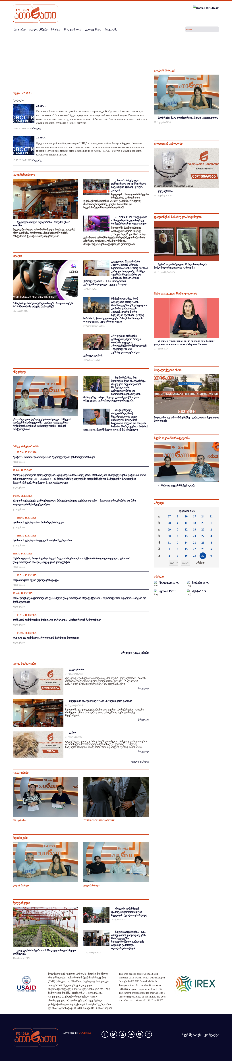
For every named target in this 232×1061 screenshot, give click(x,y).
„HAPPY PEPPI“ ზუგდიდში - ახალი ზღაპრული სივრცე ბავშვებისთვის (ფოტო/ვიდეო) (129, 220)
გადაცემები (19, 462)
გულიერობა (76, 669)
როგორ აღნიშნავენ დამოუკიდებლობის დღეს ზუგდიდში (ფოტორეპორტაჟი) (129, 912)
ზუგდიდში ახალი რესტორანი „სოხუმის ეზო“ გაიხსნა (100, 701)
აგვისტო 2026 (187, 511)
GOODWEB (85, 1032)
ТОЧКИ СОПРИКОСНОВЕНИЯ (98, 820)
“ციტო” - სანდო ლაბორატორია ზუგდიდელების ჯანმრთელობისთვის (54, 457)
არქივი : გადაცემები (135, 652)
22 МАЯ (40, 106)
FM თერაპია (19, 820)
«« (159, 511)
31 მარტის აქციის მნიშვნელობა (176, 485)
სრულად (37, 128)
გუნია (72, 732)
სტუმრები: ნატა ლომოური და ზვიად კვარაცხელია (188, 117)
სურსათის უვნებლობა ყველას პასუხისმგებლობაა (42, 540)
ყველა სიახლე (140, 761)
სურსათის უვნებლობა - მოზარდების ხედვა (38, 522)
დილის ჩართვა (21, 885)
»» (213, 511)
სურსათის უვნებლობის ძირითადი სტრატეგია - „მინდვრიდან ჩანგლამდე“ (57, 619)
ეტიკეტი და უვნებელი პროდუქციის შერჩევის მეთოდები (46, 637)
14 (186, 542)
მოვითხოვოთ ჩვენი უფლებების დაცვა (36, 580)
